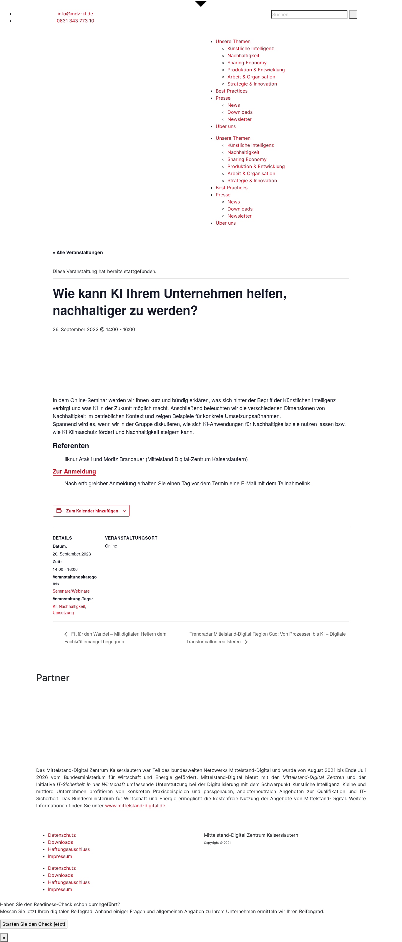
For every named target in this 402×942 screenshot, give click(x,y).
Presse (223, 98)
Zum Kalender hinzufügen (92, 511)
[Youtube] (176, 17)
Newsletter (239, 119)
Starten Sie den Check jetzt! (33, 924)
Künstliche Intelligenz (250, 48)
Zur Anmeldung (74, 471)
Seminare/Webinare (71, 591)
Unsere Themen (233, 41)
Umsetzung (63, 612)
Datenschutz (62, 835)
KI (55, 606)
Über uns (226, 126)
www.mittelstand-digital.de (135, 805)
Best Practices (231, 91)
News (233, 105)
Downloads (240, 112)
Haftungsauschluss (69, 849)
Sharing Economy (247, 62)
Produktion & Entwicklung (256, 70)
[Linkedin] (160, 17)
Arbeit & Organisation (251, 77)
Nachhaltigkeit (243, 55)
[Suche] (353, 14)
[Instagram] (192, 17)
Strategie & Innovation (252, 84)
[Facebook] (144, 17)
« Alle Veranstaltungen (78, 252)
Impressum (60, 856)
